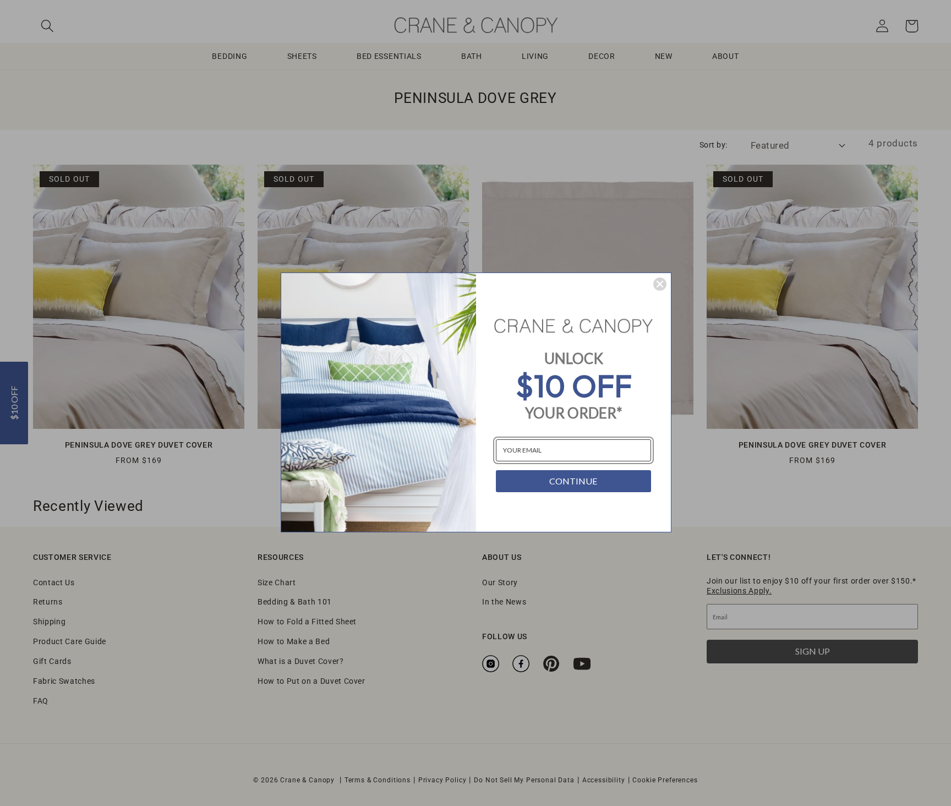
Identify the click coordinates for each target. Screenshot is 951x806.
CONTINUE (573, 481)
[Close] (659, 284)
